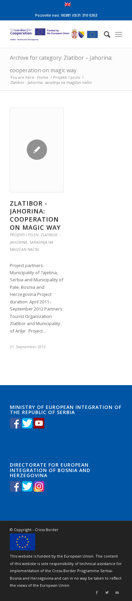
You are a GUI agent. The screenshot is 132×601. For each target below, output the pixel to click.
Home (42, 77)
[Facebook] (97, 592)
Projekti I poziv (66, 77)
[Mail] (117, 592)
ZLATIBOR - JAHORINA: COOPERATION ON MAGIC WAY (35, 215)
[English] (68, 5)
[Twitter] (107, 592)
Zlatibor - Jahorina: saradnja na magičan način (35, 242)
